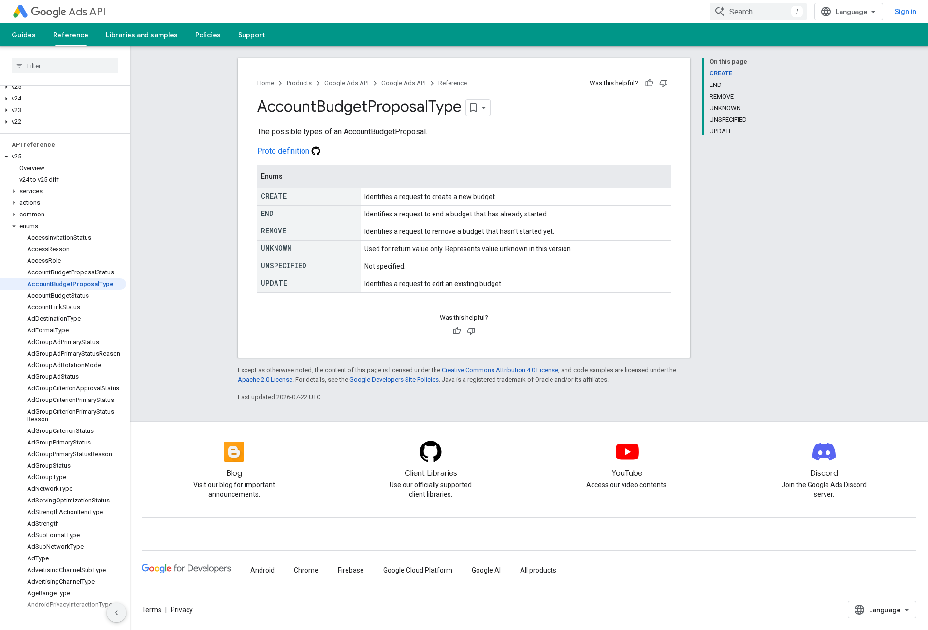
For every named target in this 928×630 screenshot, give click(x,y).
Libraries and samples (142, 34)
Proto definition (284, 151)
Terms (151, 610)
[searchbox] (65, 65)
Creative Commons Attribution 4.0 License (500, 369)
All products (538, 570)
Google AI (486, 570)
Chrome (306, 570)
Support (251, 34)
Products (299, 82)
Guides (24, 34)
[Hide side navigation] (116, 612)
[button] (63, 87)
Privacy (182, 610)
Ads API (87, 11)
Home (265, 82)
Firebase (351, 570)
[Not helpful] (663, 83)
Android (262, 570)
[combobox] (758, 11)
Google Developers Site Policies (394, 379)
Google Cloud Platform (417, 570)
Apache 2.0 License (265, 379)
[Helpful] (649, 83)
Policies (208, 34)
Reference (70, 34)
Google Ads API (346, 82)
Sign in (905, 11)
